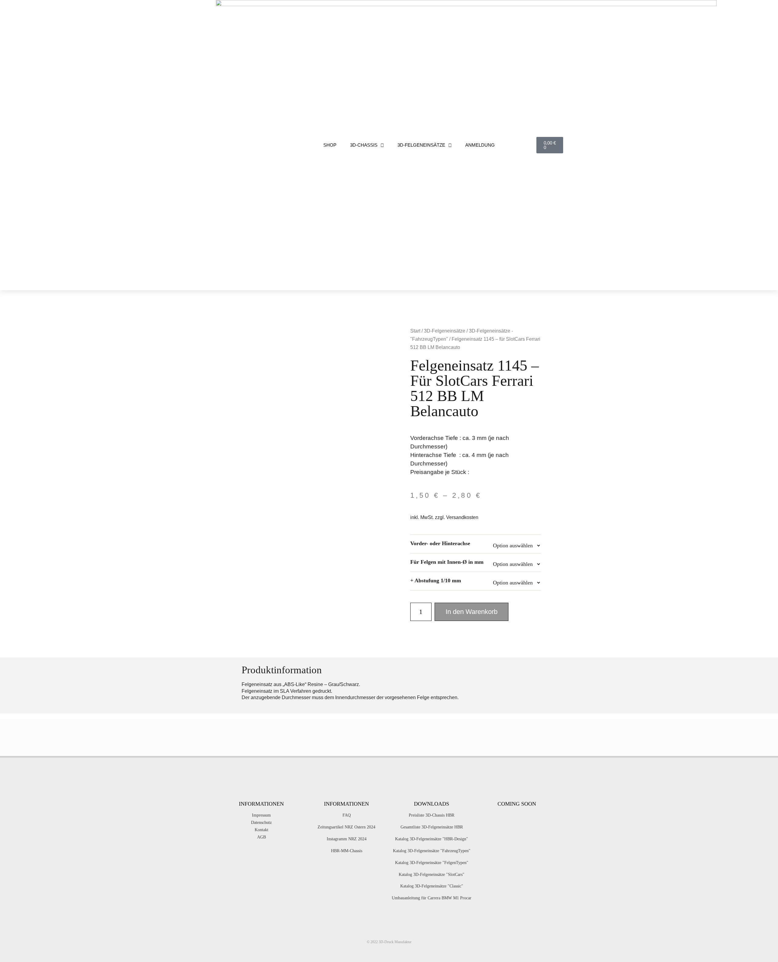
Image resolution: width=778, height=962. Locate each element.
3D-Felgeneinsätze (421, 145)
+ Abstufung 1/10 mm (435, 580)
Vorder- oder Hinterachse (440, 543)
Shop (329, 145)
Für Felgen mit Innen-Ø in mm (447, 562)
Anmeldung (480, 145)
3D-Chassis (363, 145)
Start (415, 330)
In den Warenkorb (471, 611)
